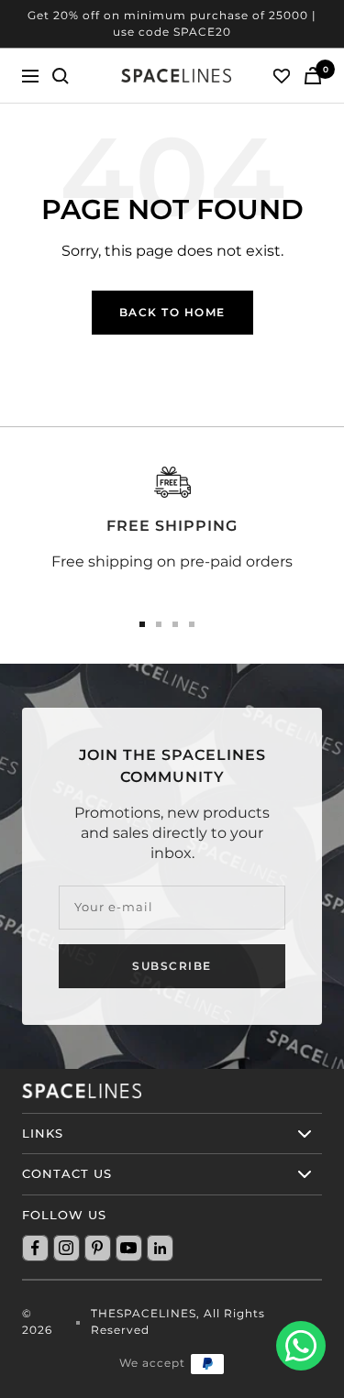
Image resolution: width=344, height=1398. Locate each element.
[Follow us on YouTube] (128, 1247)
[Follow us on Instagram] (66, 1247)
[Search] (60, 76)
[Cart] (313, 75)
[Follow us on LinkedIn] (159, 1247)
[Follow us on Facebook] (35, 1247)
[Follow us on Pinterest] (97, 1247)
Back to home (172, 312)
